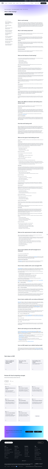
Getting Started (17, 447)
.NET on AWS (26, 450)
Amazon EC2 (35, 256)
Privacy (5, 466)
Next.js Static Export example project (38, 315)
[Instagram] (38, 463)
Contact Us (36, 447)
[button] (10, 3)
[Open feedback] (47, 234)
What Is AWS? (6, 447)
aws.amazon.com (24, 114)
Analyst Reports (17, 456)
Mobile (21, 9)
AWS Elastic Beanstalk (37, 306)
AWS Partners (16, 457)
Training (16, 449)
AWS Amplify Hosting (21, 336)
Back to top (23, 460)
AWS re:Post (36, 450)
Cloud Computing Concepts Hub (15, 9)
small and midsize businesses (32, 331)
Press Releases (6, 457)
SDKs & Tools (26, 449)
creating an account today (31, 341)
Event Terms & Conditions (38, 459)
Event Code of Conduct (38, 457)
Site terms (8, 466)
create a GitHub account (28, 315)
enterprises (39, 331)
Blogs (5, 456)
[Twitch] (39, 463)
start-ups (28, 331)
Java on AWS (26, 453)
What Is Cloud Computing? (8, 449)
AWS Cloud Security (7, 453)
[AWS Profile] (45, 0)
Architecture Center (17, 453)
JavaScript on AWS (27, 456)
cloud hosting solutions (23, 331)
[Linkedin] (37, 463)
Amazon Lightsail (20, 268)
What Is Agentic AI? (7, 450)
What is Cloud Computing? (7, 9)
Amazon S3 (20, 338)
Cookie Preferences (21, 466)
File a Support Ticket (37, 449)
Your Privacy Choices (13, 466)
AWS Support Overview (38, 453)
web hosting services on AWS (38, 348)
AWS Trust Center (17, 450)
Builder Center (26, 447)
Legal (35, 456)
